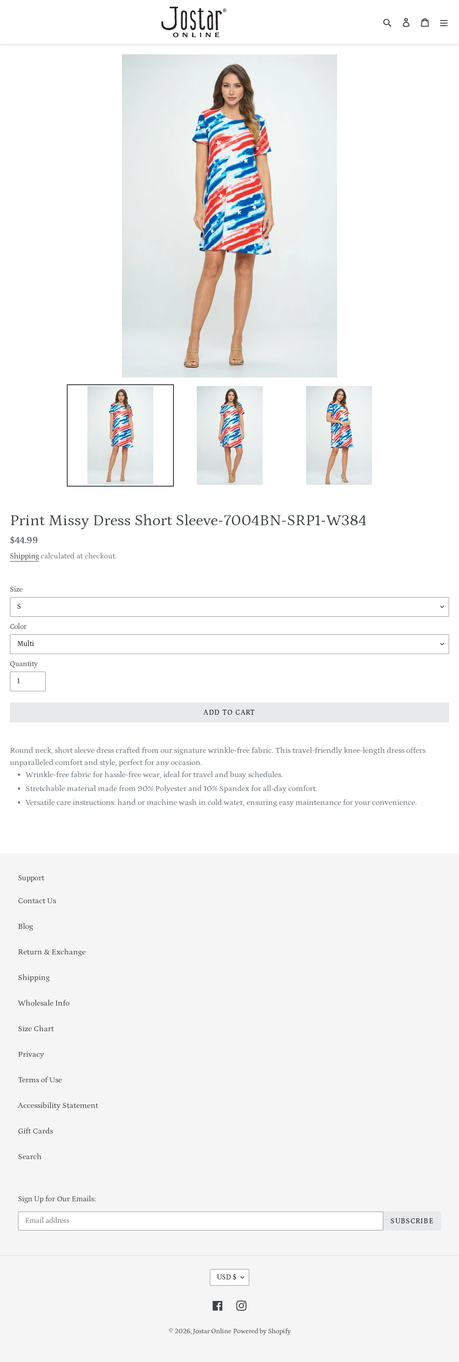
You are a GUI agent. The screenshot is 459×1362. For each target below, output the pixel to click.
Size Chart (36, 1028)
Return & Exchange (52, 952)
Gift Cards (35, 1131)
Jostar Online (212, 1331)
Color (18, 627)
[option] (120, 435)
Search (30, 1156)
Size (16, 589)
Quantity (24, 664)
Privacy (31, 1054)
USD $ (226, 1277)
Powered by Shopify (262, 1331)
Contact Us (37, 900)
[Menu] (443, 22)
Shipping (24, 556)
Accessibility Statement (58, 1105)
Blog (25, 926)
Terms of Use (40, 1080)
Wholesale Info (43, 1003)
